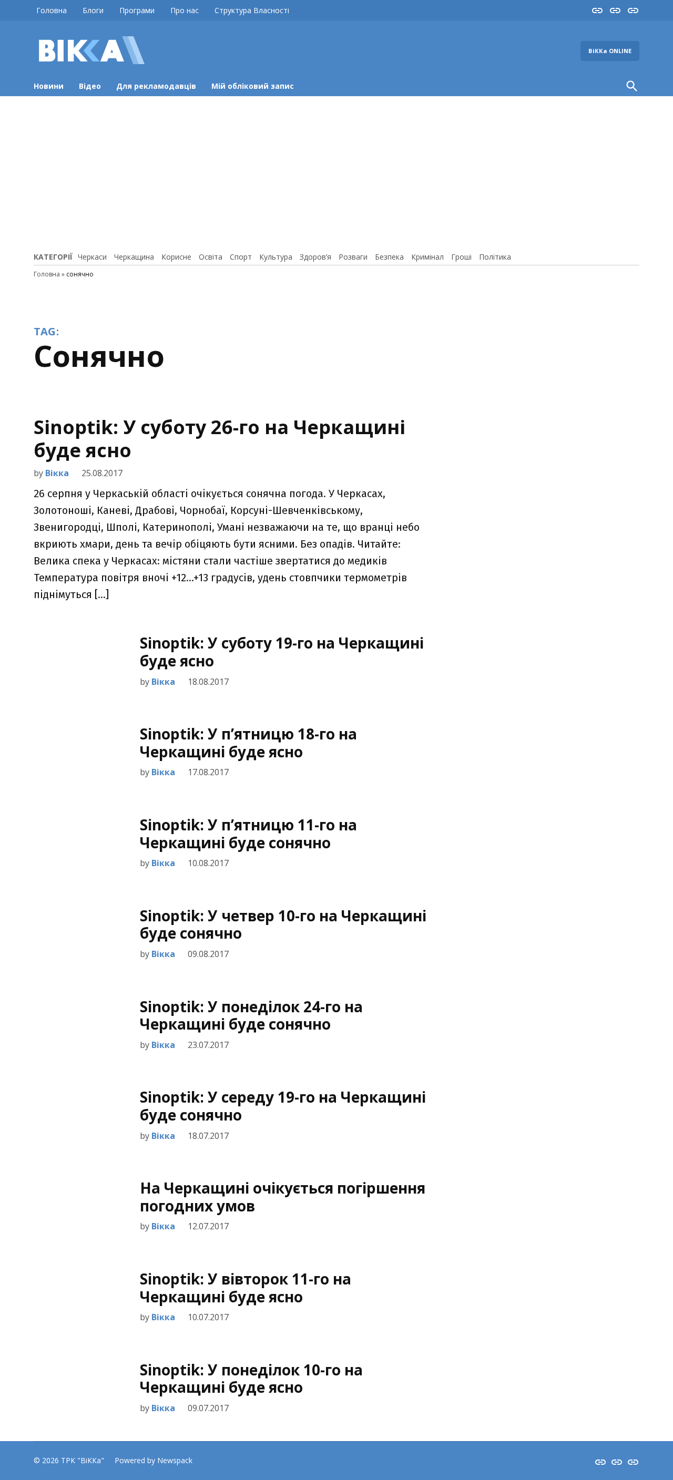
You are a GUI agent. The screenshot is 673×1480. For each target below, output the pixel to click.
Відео (90, 86)
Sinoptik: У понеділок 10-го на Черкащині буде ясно (251, 1378)
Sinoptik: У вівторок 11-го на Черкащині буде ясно (245, 1288)
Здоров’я (315, 257)
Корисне (176, 257)
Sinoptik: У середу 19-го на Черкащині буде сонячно (283, 1106)
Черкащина (134, 257)
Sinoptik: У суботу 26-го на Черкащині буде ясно (219, 438)
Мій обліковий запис (252, 86)
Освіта (210, 257)
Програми (137, 10)
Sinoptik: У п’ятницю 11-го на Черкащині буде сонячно (248, 833)
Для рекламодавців (156, 86)
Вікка (57, 473)
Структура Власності (252, 10)
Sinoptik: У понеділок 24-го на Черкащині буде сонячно (251, 1015)
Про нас (184, 10)
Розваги (353, 257)
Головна (51, 10)
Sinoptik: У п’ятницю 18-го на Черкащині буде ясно (248, 743)
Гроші (461, 257)
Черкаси (92, 257)
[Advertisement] (336, 172)
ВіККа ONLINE (609, 51)
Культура (275, 257)
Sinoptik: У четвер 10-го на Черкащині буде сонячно (283, 924)
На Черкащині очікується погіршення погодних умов (282, 1197)
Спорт (241, 257)
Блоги (93, 10)
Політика (495, 257)
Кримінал (427, 257)
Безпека (389, 257)
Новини (49, 86)
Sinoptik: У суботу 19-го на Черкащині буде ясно (282, 652)
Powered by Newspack (153, 1460)
